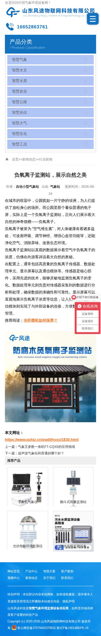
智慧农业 (19, 91)
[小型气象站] (50, 12)
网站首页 (14, 571)
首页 (15, 159)
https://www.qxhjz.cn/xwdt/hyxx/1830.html (41, 440)
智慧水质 (19, 81)
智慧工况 (19, 144)
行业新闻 (45, 159)
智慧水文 (19, 70)
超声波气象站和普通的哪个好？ (41, 453)
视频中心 (14, 578)
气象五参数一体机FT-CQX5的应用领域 (46, 447)
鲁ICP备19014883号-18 (72, 628)
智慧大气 (19, 123)
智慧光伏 (19, 112)
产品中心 (31, 571)
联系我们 (67, 578)
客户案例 (67, 571)
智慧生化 (19, 134)
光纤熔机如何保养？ (41, 320)
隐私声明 (68, 601)
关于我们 (49, 578)
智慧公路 (19, 102)
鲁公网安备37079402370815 (36, 628)
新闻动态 (28, 159)
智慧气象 (19, 60)
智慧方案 (49, 571)
